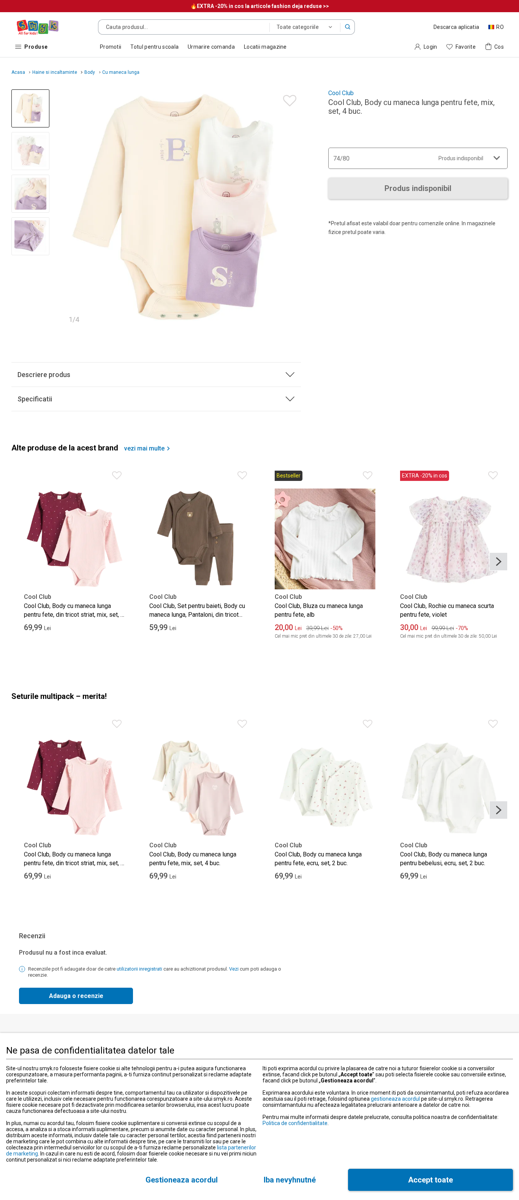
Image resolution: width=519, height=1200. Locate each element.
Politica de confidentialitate (295, 1123)
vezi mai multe (144, 449)
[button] (347, 27)
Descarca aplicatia (456, 27)
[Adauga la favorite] (288, 98)
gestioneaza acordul (395, 1099)
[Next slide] (292, 209)
